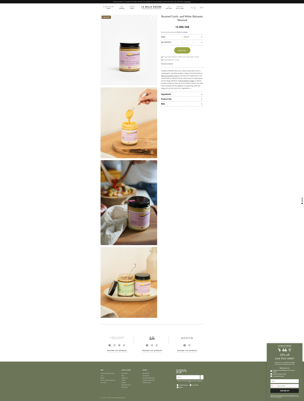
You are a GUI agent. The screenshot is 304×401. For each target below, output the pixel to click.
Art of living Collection (108, 380)
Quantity (166, 42)
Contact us (125, 378)
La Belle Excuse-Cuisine (108, 373)
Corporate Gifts (126, 385)
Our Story (125, 373)
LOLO (102, 375)
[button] (109, 7)
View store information (167, 63)
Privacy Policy (147, 382)
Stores (124, 380)
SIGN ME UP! (284, 391)
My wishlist (146, 375)
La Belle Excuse (106, 397)
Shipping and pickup (148, 380)
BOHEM (102, 378)
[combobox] (273, 386)
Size (163, 37)
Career (124, 382)
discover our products (117, 351)
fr (202, 7)
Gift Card (103, 382)
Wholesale (125, 387)
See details (188, 1)
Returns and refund (149, 378)
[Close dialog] (300, 345)
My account (146, 373)
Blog (123, 375)
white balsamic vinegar (186, 81)
